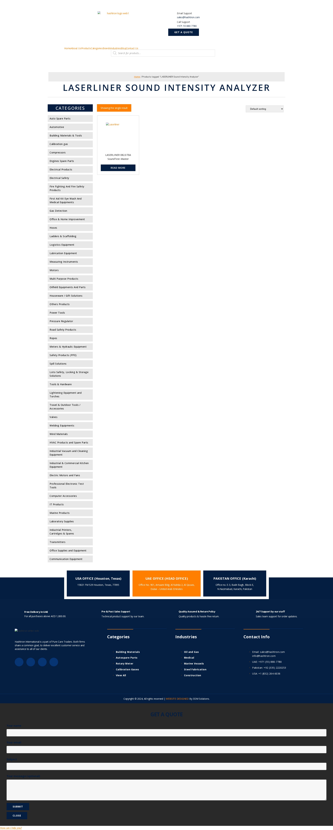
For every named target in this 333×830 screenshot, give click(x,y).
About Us (76, 48)
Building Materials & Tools (66, 135)
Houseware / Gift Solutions (66, 295)
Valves (53, 417)
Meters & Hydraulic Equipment (68, 346)
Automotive (57, 127)
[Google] (30, 662)
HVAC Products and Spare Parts (69, 442)
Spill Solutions (58, 363)
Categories (97, 48)
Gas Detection (58, 210)
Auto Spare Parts (60, 118)
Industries (115, 48)
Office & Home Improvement (67, 219)
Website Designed (177, 698)
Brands (106, 48)
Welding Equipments (62, 425)
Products (86, 48)
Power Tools (57, 312)
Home (67, 48)
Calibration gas (59, 144)
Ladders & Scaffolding (63, 236)
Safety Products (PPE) (63, 355)
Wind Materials (59, 434)
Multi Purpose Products (64, 278)
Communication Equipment (66, 559)
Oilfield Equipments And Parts (68, 287)
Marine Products (60, 513)
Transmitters (57, 542)
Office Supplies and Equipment (68, 550)
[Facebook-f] (19, 662)
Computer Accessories (63, 496)
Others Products (60, 304)
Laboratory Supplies (62, 521)
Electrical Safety (59, 178)
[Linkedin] (42, 662)
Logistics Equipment (62, 244)
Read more (118, 167)
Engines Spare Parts (62, 161)
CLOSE (17, 815)
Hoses (53, 227)
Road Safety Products (63, 329)
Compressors (58, 152)
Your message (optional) (23, 776)
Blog (123, 48)
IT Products (57, 504)
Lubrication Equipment (63, 253)
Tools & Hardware (61, 384)
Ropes (53, 338)
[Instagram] (53, 662)
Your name (14, 726)
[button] (183, 32)
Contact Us (132, 48)
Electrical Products (61, 169)
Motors (54, 270)
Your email (14, 742)
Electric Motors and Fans (65, 475)
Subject (12, 759)
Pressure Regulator (61, 321)
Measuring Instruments (64, 261)
